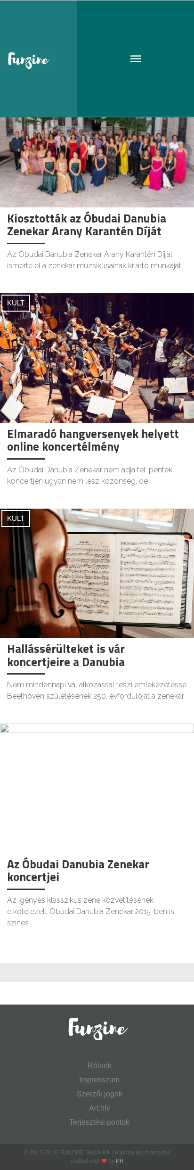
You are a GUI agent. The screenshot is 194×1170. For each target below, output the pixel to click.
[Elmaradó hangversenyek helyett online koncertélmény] (97, 357)
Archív (99, 1108)
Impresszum (99, 1080)
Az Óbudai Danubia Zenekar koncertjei (78, 870)
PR (120, 1161)
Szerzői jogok (99, 1094)
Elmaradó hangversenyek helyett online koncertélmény (93, 440)
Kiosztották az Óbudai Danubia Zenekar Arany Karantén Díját (86, 224)
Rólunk (100, 1066)
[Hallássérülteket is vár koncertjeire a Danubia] (97, 573)
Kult (15, 303)
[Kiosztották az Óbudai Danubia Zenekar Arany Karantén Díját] (97, 142)
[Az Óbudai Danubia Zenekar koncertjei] (97, 788)
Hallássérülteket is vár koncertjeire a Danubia (66, 655)
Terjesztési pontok (99, 1122)
